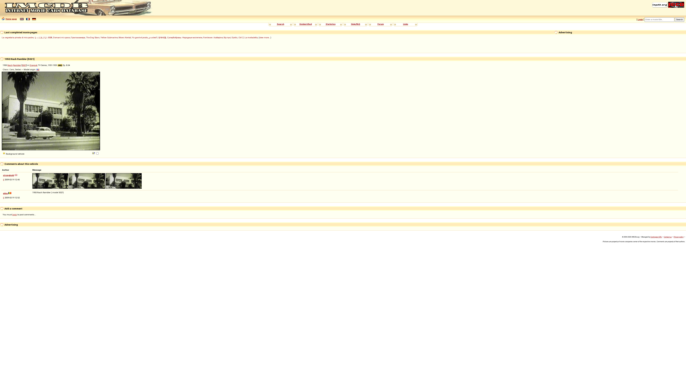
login (14, 214)
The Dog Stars (93, 37)
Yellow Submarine (109, 37)
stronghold (8, 175)
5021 (24, 65)
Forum (380, 24)
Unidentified (305, 24)
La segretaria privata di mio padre (17, 37)
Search (280, 24)
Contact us (668, 237)
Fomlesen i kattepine (213, 37)
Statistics (330, 24)
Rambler (17, 65)
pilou (5, 193)
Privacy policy (678, 237)
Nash (10, 65)
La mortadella (251, 37)
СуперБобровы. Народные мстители (184, 37)
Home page (11, 19)
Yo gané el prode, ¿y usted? (144, 37)
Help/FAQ (355, 24)
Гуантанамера (78, 37)
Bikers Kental (125, 37)
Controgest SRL (656, 237)
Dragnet (33, 65)
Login (640, 19)
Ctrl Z (240, 37)
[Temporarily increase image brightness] (94, 153)
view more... (264, 37)
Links (405, 24)
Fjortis (234, 37)
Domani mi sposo (61, 37)
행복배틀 (162, 37)
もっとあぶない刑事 (43, 37)
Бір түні (227, 37)
